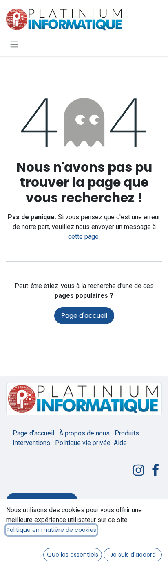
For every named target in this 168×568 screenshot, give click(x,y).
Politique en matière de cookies (51, 530)
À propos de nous (84, 433)
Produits (127, 433)
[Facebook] (155, 470)
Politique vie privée (83, 443)
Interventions (31, 443)
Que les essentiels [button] (72, 555)
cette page (83, 236)
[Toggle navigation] (14, 44)
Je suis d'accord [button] (133, 555)
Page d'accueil (84, 315)
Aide (120, 443)
